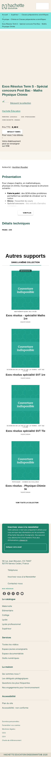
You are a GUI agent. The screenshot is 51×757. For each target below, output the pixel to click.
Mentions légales (8, 729)
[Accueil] (13, 6)
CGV (4, 736)
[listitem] (4, 593)
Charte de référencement (11, 740)
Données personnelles (10, 721)
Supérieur (14, 15)
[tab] (25, 262)
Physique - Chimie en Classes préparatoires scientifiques (24, 19)
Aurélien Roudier (20, 167)
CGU (4, 733)
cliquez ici (23, 540)
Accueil (5, 15)
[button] (45, 103)
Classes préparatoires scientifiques (35, 15)
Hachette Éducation (11, 111)
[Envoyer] (44, 547)
